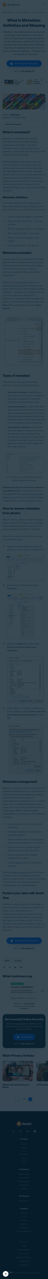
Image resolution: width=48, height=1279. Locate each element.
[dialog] (24, 639)
